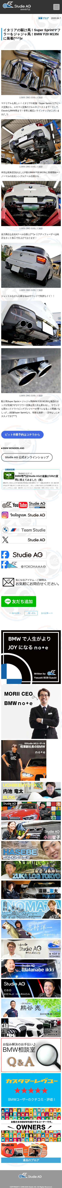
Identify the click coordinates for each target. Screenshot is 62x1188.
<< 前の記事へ (15, 613)
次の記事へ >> (47, 613)
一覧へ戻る (31, 613)
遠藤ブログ (43, 18)
